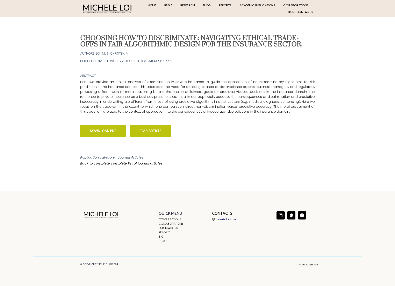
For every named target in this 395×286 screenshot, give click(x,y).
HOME (152, 5)
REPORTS (225, 5)
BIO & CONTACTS (300, 12)
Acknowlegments (308, 264)
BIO (161, 237)
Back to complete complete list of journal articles (121, 163)
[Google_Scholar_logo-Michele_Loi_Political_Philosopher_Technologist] (291, 215)
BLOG (207, 5)
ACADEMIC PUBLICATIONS (257, 5)
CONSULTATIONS (170, 219)
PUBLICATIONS (168, 228)
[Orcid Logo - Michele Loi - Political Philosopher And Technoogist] (302, 215)
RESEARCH (187, 5)
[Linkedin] (280, 215)
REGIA (168, 5)
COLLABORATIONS (296, 5)
